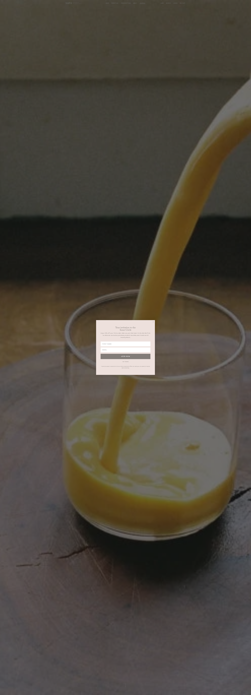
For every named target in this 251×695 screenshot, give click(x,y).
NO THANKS (126, 361)
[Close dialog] (153, 322)
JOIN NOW (125, 356)
